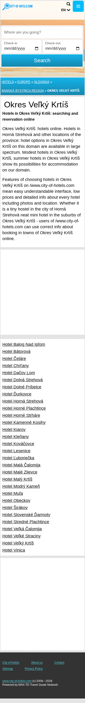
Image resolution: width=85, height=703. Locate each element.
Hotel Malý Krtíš (17, 479)
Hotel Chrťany (15, 365)
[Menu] (78, 6)
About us (36, 662)
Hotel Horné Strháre (21, 415)
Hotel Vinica (13, 550)
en (63, 10)
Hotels (8, 82)
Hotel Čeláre (14, 358)
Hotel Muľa (12, 493)
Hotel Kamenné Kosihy (24, 422)
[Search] (68, 4)
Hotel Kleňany (15, 436)
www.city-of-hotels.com (17, 681)
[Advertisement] (42, 292)
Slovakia (41, 82)
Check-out (52, 43)
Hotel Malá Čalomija (21, 465)
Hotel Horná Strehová (22, 401)
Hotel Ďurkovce (16, 394)
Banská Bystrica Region (23, 90)
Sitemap (7, 668)
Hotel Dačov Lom (18, 372)
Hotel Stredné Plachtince (25, 521)
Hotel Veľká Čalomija (22, 529)
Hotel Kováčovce (18, 443)
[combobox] (42, 32)
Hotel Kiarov (14, 429)
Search (42, 60)
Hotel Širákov (15, 507)
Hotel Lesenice (16, 450)
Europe (23, 82)
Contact (59, 662)
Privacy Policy (34, 668)
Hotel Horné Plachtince (24, 408)
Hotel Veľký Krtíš (18, 543)
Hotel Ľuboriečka (18, 458)
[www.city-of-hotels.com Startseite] (17, 6)
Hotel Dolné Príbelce (21, 387)
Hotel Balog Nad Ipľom (23, 344)
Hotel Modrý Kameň (21, 486)
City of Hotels (10, 662)
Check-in (10, 43)
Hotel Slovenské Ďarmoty (26, 514)
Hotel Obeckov (16, 500)
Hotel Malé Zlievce (19, 472)
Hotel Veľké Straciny (21, 536)
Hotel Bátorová (16, 351)
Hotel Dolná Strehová (22, 380)
